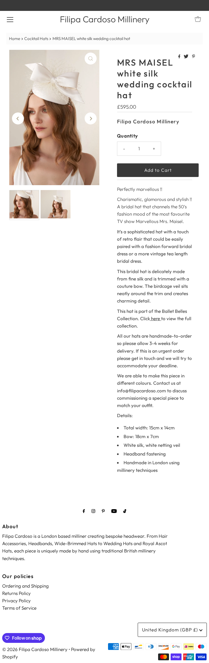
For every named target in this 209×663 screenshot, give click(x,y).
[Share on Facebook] (179, 56)
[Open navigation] (10, 19)
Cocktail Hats (36, 38)
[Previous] (18, 118)
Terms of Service (19, 608)
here (155, 318)
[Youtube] (114, 511)
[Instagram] (93, 511)
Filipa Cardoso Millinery (104, 19)
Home (14, 38)
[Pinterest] (103, 511)
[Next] (91, 118)
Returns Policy (16, 593)
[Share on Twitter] (186, 56)
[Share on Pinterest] (193, 56)
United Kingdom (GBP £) (170, 630)
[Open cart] (198, 19)
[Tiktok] (124, 511)
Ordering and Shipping (25, 586)
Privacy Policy (16, 600)
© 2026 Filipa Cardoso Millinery (34, 649)
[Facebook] (84, 511)
